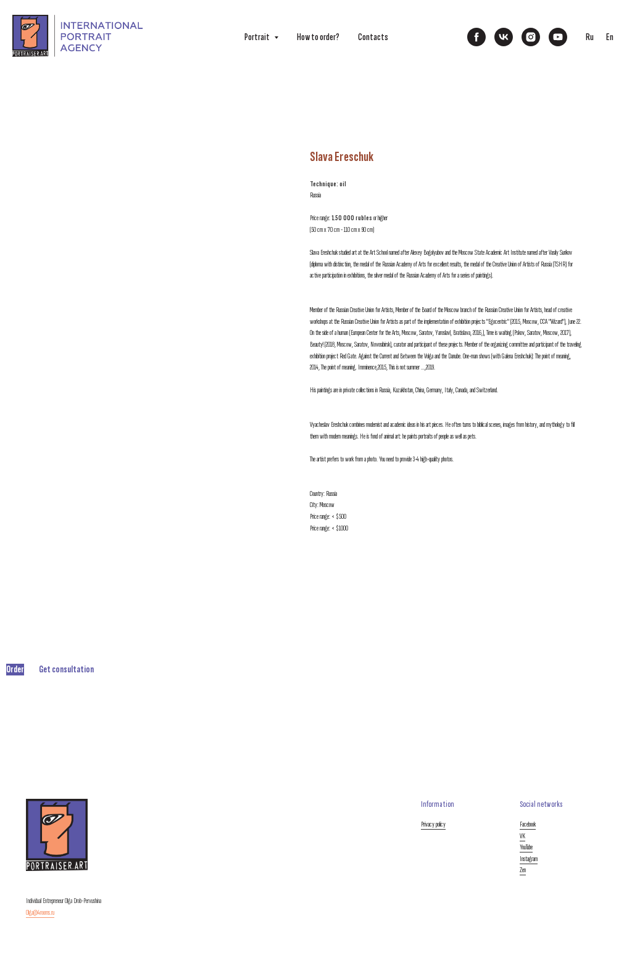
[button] (15, 669)
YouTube (526, 847)
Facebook (528, 824)
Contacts (373, 37)
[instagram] (531, 37)
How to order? (318, 37)
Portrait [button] (257, 37)
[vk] (503, 37)
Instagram (529, 859)
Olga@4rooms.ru (40, 912)
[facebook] (476, 37)
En (609, 37)
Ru (590, 37)
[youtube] (558, 37)
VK (522, 836)
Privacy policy (433, 824)
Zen (523, 870)
